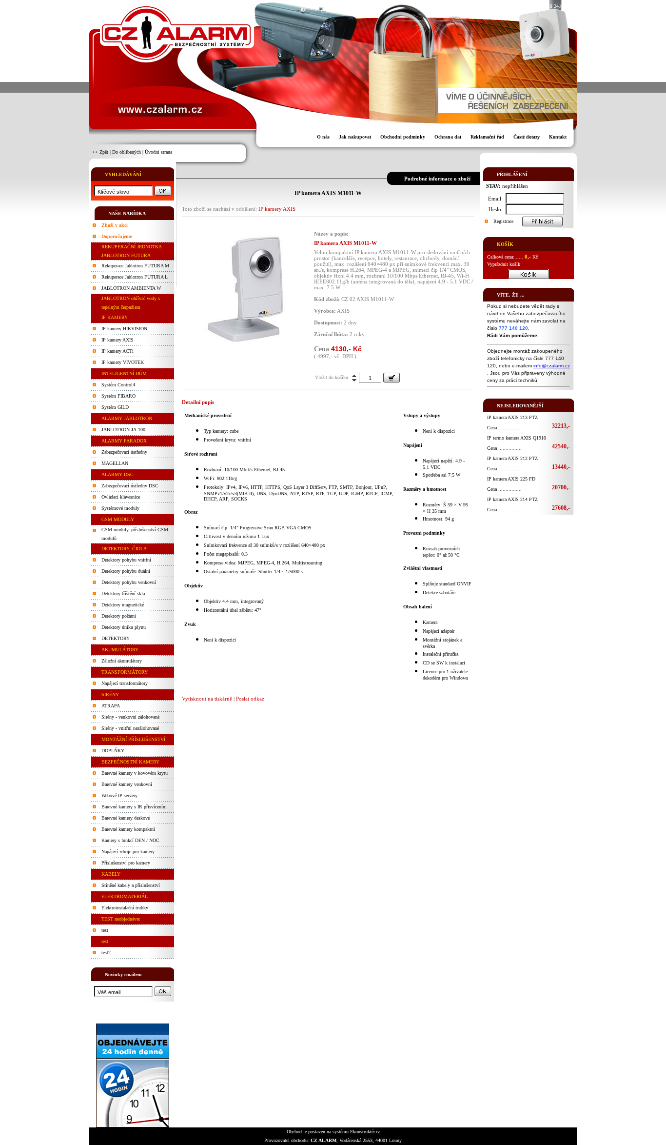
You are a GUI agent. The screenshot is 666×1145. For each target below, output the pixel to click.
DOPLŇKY (112, 750)
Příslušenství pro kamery (125, 862)
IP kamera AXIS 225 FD (511, 479)
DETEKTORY (115, 638)
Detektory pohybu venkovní (128, 582)
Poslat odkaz (250, 699)
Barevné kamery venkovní (126, 784)
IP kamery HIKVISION (124, 328)
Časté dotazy (526, 137)
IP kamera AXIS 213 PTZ (512, 417)
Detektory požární (118, 616)
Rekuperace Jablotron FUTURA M (135, 265)
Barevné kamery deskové (125, 818)
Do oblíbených (126, 152)
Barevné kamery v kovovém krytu (134, 773)
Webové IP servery (119, 795)
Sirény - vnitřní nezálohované (130, 728)
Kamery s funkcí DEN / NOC (130, 840)
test (104, 930)
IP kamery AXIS (117, 339)
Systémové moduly (120, 508)
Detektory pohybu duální (125, 571)
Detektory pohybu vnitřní (126, 559)
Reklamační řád (487, 137)
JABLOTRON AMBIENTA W (131, 288)
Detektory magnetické (122, 604)
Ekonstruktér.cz (365, 1131)
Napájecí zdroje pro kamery (128, 851)
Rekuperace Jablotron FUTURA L (134, 277)
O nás (323, 137)
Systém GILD (115, 407)
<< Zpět (100, 152)
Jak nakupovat (355, 137)
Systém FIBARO (118, 396)
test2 (106, 952)
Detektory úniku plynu (123, 627)
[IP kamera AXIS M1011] (243, 344)
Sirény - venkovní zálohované (130, 717)
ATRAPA (110, 705)
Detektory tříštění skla (123, 593)
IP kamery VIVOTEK (122, 362)
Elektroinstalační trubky (124, 907)
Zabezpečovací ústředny (124, 452)
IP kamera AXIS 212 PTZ (512, 458)
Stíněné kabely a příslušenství (130, 885)
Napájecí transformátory (124, 683)
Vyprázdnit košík (503, 264)
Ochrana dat (447, 137)
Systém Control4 (118, 384)
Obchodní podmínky (402, 137)
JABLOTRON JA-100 (123, 429)
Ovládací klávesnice (120, 497)
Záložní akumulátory (121, 660)
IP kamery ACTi (117, 351)
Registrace (503, 221)
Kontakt (558, 137)
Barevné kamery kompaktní (128, 829)
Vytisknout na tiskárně (207, 699)
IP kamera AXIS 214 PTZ (512, 499)
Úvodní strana (158, 152)
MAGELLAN (114, 463)
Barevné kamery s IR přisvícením (134, 806)
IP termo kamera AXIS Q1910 (516, 438)
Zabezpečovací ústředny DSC (129, 485)
